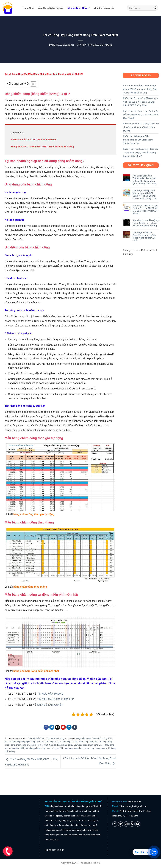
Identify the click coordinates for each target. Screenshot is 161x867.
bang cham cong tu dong (42, 741)
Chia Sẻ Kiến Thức (77, 8)
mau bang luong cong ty (96, 748)
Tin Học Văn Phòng (55, 738)
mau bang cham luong (74, 748)
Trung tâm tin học (54, 850)
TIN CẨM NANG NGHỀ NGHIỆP (55, 699)
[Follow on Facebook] (114, 824)
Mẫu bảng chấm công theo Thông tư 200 (44, 748)
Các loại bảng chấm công (60, 745)
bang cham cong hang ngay (17, 741)
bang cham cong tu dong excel (69, 741)
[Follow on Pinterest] (132, 824)
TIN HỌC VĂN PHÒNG (50, 693)
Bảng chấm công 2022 (102, 738)
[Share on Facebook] (46, 727)
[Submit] (155, 8)
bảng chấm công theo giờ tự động (33, 514)
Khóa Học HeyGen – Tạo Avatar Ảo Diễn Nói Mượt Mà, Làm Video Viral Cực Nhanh (140, 114)
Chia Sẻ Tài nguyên (104, 8)
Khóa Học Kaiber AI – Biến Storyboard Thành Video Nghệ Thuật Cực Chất (138, 140)
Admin (108, 45)
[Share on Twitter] (51, 727)
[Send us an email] (126, 824)
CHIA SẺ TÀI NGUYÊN (50, 704)
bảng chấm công (83, 738)
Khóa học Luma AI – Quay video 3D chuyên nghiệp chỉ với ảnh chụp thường (141, 127)
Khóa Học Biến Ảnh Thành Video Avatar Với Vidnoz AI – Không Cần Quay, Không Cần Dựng (140, 89)
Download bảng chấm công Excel (89, 745)
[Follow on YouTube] (137, 824)
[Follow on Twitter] (120, 824)
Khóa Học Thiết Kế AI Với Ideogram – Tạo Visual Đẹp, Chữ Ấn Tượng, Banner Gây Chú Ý (140, 152)
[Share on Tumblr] (74, 727)
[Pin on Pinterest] (63, 727)
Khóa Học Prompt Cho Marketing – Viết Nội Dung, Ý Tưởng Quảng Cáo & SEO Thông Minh (140, 102)
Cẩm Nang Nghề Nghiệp (50, 8)
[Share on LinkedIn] (69, 727)
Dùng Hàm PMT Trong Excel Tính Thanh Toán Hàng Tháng (42, 146)
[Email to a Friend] (57, 727)
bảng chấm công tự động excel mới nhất (29, 745)
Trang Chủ (28, 8)
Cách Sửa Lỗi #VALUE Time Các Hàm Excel (34, 139)
